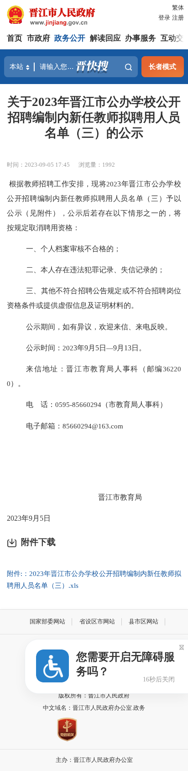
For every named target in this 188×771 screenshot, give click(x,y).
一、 (33, 249)
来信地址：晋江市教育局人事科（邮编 (94, 369)
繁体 (178, 7)
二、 (33, 270)
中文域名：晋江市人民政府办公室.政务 (94, 707)
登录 (164, 17)
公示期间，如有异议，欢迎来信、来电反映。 (99, 327)
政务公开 (69, 38)
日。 (138, 348)
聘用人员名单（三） (132, 198)
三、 (33, 291)
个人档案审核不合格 (73, 249)
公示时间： (44, 348)
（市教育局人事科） (134, 404)
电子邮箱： (44, 426)
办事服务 (140, 38)
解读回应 (105, 38)
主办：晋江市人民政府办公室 (94, 759)
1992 (108, 164)
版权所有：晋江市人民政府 (94, 695)
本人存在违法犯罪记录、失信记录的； (103, 270)
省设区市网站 (97, 621)
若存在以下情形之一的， (132, 213)
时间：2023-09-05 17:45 (38, 164)
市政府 (38, 38)
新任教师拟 (79, 198)
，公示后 (75, 213)
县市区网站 (143, 621)
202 (12, 518)
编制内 (48, 198)
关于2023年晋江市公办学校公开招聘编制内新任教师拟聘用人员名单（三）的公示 (94, 117)
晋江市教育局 (120, 497)
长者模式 (162, 66)
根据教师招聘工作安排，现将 (58, 184)
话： (48, 404)
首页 (14, 38)
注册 (178, 17)
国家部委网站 (47, 621)
